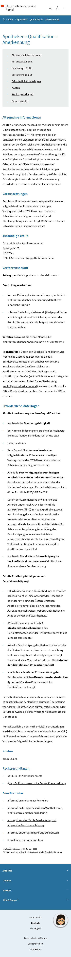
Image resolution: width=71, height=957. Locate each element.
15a (15, 783)
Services (6, 890)
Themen (6, 880)
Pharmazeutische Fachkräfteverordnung (42, 783)
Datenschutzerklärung (35, 938)
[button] (60, 920)
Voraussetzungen (22, 61)
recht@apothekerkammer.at (38, 258)
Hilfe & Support (10, 900)
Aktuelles (7, 870)
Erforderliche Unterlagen (26, 81)
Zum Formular (20, 101)
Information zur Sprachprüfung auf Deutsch (33, 832)
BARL (11, 19)
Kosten (16, 88)
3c (16, 776)
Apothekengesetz (32, 776)
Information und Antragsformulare (27, 800)
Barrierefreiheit (35, 943)
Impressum (35, 949)
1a (10, 783)
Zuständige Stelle (22, 68)
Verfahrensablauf (22, 74)
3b (12, 776)
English (37, 928)
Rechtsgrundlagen (22, 94)
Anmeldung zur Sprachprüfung (25, 840)
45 (20, 776)
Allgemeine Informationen (27, 55)
